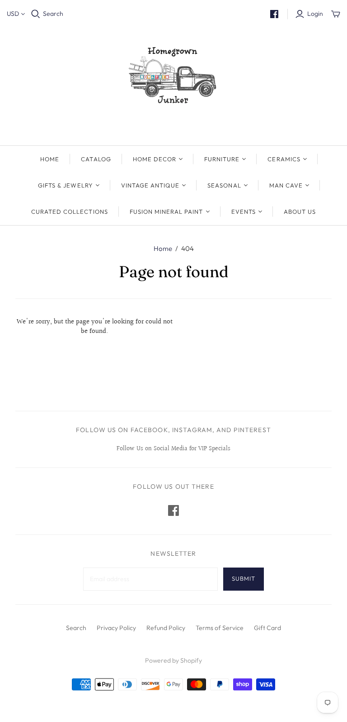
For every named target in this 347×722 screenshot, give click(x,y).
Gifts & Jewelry (65, 185)
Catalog (96, 159)
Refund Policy (165, 628)
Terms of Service (220, 628)
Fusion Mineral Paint (166, 211)
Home (49, 159)
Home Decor (154, 159)
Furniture (221, 159)
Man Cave (286, 185)
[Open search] (35, 14)
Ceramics (283, 159)
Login (315, 14)
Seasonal (224, 185)
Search (53, 14)
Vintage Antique (150, 185)
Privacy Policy (116, 628)
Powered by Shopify (173, 660)
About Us (300, 211)
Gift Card (267, 628)
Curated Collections (69, 211)
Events (243, 211)
